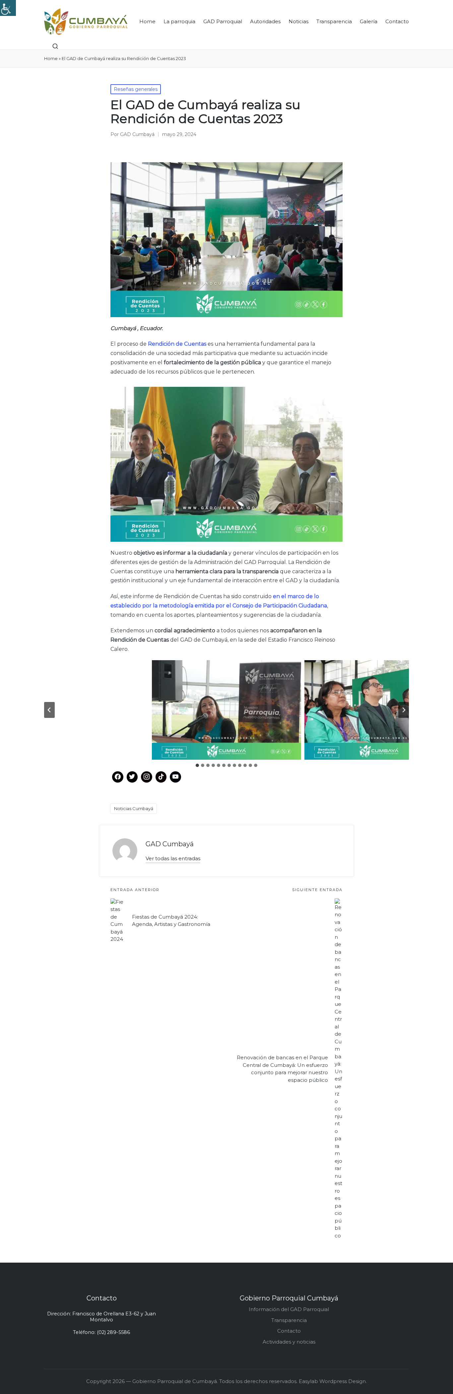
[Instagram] (146, 777)
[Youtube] (175, 777)
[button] (173, 858)
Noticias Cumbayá (133, 808)
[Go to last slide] (49, 710)
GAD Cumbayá (170, 844)
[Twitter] (132, 777)
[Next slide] (403, 710)
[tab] (197, 765)
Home (51, 58)
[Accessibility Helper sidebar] (8, 8)
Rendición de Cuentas (177, 344)
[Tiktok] (161, 777)
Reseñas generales (136, 89)
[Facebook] (117, 777)
